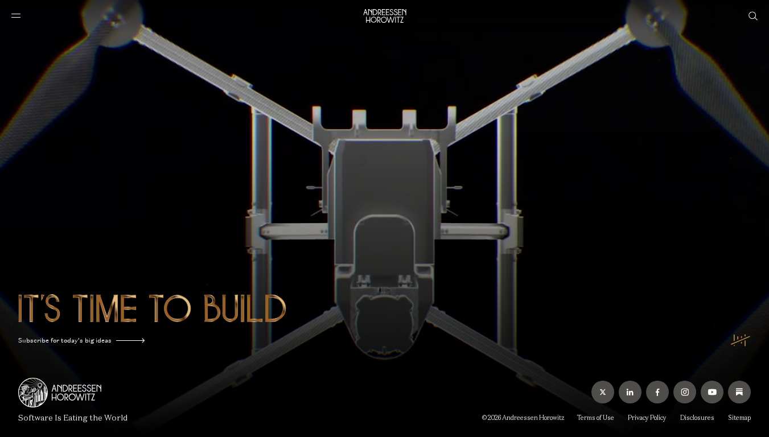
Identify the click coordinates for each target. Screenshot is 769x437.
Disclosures (697, 418)
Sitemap (739, 418)
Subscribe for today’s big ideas (65, 340)
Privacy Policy (647, 418)
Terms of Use (595, 418)
